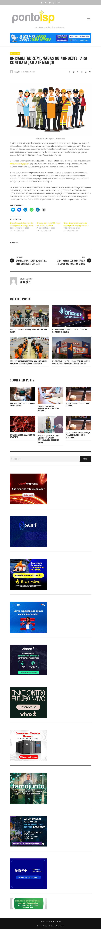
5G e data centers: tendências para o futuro (22, 404)
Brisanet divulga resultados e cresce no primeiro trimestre (69, 330)
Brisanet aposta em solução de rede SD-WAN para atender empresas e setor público (71, 362)
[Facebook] (41, 2)
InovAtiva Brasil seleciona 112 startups (22, 435)
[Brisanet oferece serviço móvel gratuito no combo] (25, 316)
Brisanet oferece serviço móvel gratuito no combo (28, 330)
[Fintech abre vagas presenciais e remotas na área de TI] (46, 395)
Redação (17, 72)
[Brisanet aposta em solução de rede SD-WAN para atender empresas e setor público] (68, 348)
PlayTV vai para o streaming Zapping (77, 404)
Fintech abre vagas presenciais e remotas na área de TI (48, 408)
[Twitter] (49, 2)
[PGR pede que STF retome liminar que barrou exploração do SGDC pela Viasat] (46, 424)
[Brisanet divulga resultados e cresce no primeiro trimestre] (68, 316)
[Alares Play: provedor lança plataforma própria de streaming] (74, 423)
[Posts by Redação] (11, 71)
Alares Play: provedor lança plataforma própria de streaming (78, 434)
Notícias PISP (15, 54)
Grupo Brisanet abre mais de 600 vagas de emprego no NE (22, 224)
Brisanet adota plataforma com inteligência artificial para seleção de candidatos (29, 362)
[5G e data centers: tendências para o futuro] (18, 394)
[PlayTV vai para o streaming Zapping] (74, 394)
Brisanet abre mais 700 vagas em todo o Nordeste (48, 224)
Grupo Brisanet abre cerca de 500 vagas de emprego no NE (75, 224)
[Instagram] (45, 2)
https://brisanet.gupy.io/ (19, 164)
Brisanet (15, 242)
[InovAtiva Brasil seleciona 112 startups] (18, 424)
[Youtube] (53, 2)
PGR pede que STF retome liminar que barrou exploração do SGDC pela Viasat (48, 439)
